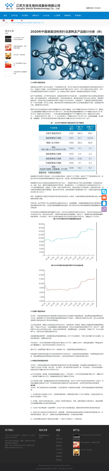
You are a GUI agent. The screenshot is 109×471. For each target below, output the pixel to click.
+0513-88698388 (28, 445)
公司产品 (14, 15)
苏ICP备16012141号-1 (66, 469)
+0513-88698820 (14, 445)
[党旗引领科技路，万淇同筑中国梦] (8, 47)
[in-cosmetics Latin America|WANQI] (8, 39)
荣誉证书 (35, 15)
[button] (102, 6)
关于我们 (25, 15)
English (7, 20)
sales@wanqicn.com (15, 447)
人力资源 (57, 15)
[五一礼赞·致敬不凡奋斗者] (8, 64)
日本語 (25, 20)
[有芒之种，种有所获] (8, 56)
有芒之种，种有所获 (19, 54)
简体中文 (17, 20)
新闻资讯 (67, 15)
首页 (5, 15)
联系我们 (78, 15)
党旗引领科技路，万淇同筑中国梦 (90, 442)
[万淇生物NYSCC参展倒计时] (8, 73)
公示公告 (46, 15)
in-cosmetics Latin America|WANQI (91, 435)
